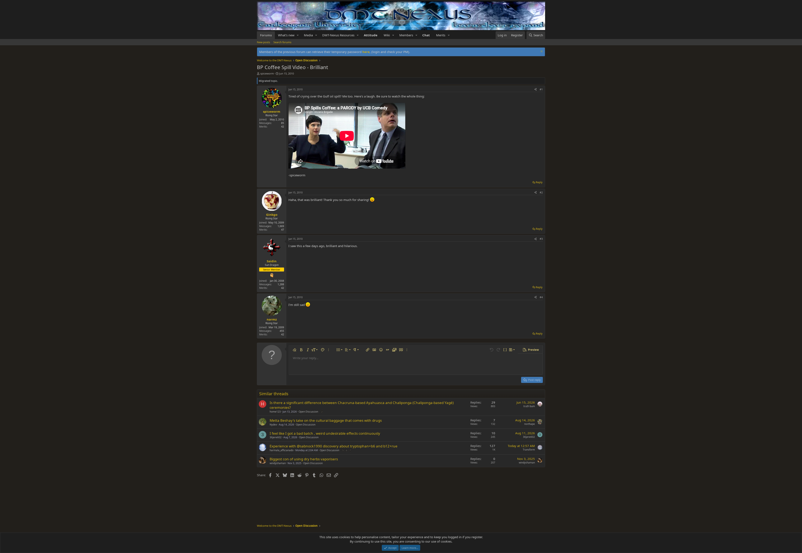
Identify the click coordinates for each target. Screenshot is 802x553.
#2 (541, 192)
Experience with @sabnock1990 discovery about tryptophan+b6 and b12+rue (333, 446)
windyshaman (278, 463)
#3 (541, 239)
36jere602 (276, 437)
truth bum (529, 406)
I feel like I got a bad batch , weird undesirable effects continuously (325, 433)
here (366, 52)
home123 (275, 411)
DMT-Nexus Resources (338, 35)
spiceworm (267, 73)
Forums (266, 35)
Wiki (387, 35)
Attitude (370, 35)
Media (308, 35)
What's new (286, 35)
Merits (440, 35)
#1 (541, 89)
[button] (298, 35)
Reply (539, 182)
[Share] (535, 89)
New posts (263, 42)
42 (282, 126)
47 (282, 229)
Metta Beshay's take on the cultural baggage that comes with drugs (326, 420)
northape (529, 424)
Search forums (282, 42)
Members (406, 35)
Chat (426, 35)
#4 (541, 297)
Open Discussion (308, 411)
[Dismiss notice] (541, 52)
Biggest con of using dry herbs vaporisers (304, 459)
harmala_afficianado (281, 450)
